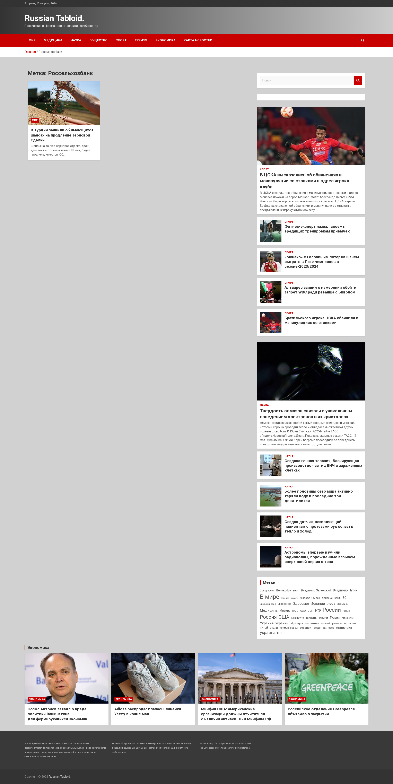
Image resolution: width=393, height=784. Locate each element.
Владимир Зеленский (316, 590)
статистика (344, 627)
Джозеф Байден (310, 597)
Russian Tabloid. (54, 18)
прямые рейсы (289, 627)
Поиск (358, 80)
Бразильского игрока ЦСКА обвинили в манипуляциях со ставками (321, 320)
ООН (310, 610)
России (332, 610)
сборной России (310, 627)
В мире (269, 596)
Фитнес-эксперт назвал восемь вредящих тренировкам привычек (317, 229)
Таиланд (311, 617)
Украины (282, 623)
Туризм (141, 40)
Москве (284, 611)
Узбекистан (347, 617)
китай (264, 627)
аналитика (312, 623)
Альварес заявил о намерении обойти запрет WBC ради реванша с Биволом (320, 289)
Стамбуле (297, 617)
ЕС (344, 598)
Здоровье (301, 603)
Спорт (121, 40)
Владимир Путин (345, 590)
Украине (266, 623)
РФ (318, 610)
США (284, 617)
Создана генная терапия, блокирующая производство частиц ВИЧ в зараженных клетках (323, 465)
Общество (98, 40)
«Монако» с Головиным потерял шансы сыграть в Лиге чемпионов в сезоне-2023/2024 (322, 262)
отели (274, 627)
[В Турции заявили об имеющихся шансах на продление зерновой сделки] (63, 103)
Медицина (53, 40)
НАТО (295, 610)
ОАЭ (303, 610)
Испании (318, 603)
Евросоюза (284, 603)
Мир (32, 40)
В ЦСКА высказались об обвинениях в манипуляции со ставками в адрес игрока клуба (304, 180)
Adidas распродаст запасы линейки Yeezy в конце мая (147, 711)
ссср (331, 627)
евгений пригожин (331, 623)
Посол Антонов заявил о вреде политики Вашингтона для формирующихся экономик (57, 714)
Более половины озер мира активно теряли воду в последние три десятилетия (319, 496)
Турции (323, 617)
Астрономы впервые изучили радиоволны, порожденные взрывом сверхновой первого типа (320, 557)
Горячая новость (289, 598)
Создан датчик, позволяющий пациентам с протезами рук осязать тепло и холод (319, 526)
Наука (76, 40)
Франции (297, 623)
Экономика (166, 40)
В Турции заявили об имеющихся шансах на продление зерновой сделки (62, 135)
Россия (268, 617)
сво (324, 628)
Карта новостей (198, 40)
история (350, 623)
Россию (346, 611)
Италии (331, 604)
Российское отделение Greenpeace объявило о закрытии (321, 711)
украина (267, 632)
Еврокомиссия (268, 603)
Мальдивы (343, 603)
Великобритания (287, 590)
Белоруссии (267, 590)
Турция (335, 617)
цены (281, 632)
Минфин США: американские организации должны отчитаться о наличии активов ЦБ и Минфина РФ (236, 714)
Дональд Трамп (331, 598)
